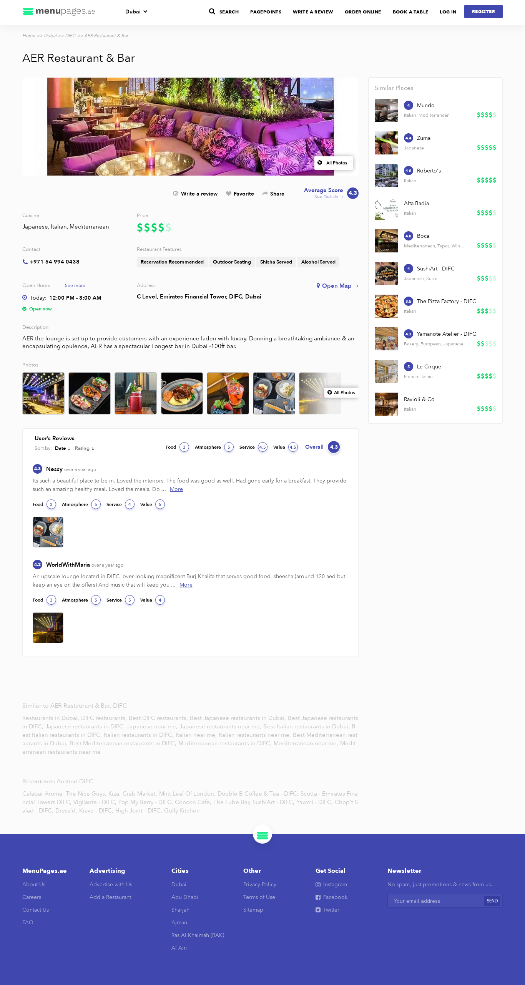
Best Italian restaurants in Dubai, (306, 726)
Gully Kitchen (182, 810)
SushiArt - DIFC (436, 268)
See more (75, 285)
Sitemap (253, 910)
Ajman (179, 922)
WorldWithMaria (84, 565)
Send (492, 901)
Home (28, 36)
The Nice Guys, (86, 794)
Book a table (411, 12)
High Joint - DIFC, (138, 810)
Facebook (335, 897)
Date (60, 448)
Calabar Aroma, (43, 794)
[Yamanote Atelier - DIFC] (386, 338)
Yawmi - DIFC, (314, 802)
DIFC (70, 36)
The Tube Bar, (232, 802)
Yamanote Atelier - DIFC (446, 334)
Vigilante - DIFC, (94, 802)
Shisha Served (276, 262)
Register (483, 11)
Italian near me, (197, 735)
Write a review (199, 193)
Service (252, 447)
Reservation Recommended (172, 262)
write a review (313, 12)
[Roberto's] (386, 175)
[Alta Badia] (386, 208)
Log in (448, 12)
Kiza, (114, 794)
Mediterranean (89, 226)
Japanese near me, (153, 726)
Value (284, 447)
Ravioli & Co (419, 399)
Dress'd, (66, 810)
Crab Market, (140, 794)
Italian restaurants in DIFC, (139, 735)
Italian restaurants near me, (255, 735)
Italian (59, 226)
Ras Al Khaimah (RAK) (197, 935)
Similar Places (394, 88)
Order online (363, 12)
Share (277, 193)
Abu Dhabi (184, 897)
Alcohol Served (318, 262)
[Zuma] (386, 142)
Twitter (331, 910)
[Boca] (386, 240)
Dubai (133, 11)
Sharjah (180, 910)
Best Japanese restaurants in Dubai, (238, 718)
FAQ (27, 922)
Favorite (244, 193)
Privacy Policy (259, 884)
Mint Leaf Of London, (187, 794)
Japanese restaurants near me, (220, 726)
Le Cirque (429, 366)
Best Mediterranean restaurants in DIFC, (124, 743)
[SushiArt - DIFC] (386, 273)
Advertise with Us (111, 884)
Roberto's (429, 170)
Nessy (71, 469)
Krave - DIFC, (96, 810)
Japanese (35, 226)
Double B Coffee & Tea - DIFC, (258, 794)
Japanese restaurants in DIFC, (85, 726)
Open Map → (340, 286)
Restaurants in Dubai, (51, 718)
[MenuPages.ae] (58, 12)
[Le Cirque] (386, 371)
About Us (33, 884)
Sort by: (43, 448)
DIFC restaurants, (104, 718)
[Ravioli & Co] (386, 404)
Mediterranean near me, (307, 743)
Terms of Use (259, 897)
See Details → (330, 193)
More (176, 489)
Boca (423, 236)
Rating (82, 448)
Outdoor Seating (232, 262)
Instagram (335, 884)
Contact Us (35, 910)
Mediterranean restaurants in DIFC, (225, 743)
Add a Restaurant (110, 897)
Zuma (423, 138)
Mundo (426, 105)
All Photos (336, 163)
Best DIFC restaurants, (159, 718)
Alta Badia (416, 203)
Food (176, 447)
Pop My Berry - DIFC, (145, 802)
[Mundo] (386, 110)
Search (229, 12)
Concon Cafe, (193, 802)
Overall (321, 447)
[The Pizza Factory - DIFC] (386, 306)
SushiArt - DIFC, (273, 802)
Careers (31, 897)
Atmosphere (212, 447)
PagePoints (265, 12)
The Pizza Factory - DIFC (446, 301)
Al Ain (179, 948)
